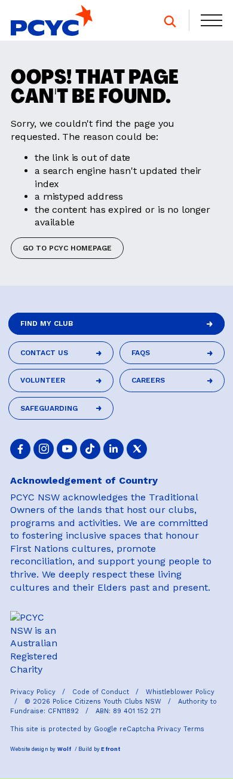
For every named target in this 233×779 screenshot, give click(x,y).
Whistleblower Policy (180, 692)
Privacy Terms (180, 729)
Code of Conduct (101, 692)
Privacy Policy (34, 692)
